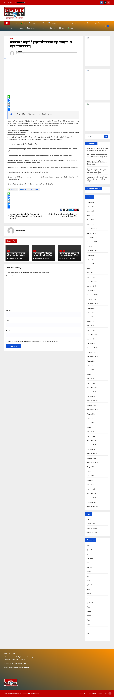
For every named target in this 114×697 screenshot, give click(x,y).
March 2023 (91, 383)
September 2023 (92, 356)
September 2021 (92, 462)
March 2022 (91, 436)
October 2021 (91, 458)
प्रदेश (11, 38)
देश (88, 576)
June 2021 (90, 476)
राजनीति (89, 611)
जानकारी (89, 572)
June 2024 (90, 317)
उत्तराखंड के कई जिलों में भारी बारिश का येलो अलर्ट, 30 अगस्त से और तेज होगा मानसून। (97, 179)
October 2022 (91, 405)
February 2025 (92, 281)
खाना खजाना (90, 558)
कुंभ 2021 (89, 549)
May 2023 (90, 374)
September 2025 (92, 251)
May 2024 (90, 321)
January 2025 (91, 286)
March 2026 (91, 224)
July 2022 (90, 418)
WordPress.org (92, 532)
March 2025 (91, 277)
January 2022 (91, 445)
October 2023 (91, 352)
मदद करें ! (89, 594)
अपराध (88, 545)
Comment (9, 276)
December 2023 (92, 343)
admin (20, 51)
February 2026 (92, 228)
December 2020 (92, 502)
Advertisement (92, 693)
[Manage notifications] (110, 693)
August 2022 (91, 414)
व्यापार (88, 629)
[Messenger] (43, 107)
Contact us (100, 693)
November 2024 (92, 295)
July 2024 (90, 312)
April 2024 (90, 326)
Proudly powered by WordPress (12, 693)
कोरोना (88, 554)
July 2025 (90, 259)
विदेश (88, 624)
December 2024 (92, 290)
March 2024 (91, 330)
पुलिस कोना (90, 585)
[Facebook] (43, 99)
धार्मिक (88, 580)
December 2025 (92, 237)
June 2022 (90, 423)
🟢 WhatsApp (13, 189)
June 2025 (90, 264)
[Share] (43, 110)
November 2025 (92, 242)
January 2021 (91, 498)
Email (8, 320)
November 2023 (92, 348)
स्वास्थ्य (89, 638)
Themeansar (35, 693)
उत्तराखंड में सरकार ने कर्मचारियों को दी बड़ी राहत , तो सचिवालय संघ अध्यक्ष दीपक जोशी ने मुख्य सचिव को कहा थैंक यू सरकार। (26, 216)
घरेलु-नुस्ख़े (89, 567)
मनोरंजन (89, 598)
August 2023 (91, 361)
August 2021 (91, 467)
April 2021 (90, 484)
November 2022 (92, 401)
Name (8, 310)
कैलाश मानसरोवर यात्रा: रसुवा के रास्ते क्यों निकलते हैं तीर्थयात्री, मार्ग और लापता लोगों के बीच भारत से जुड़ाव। (97, 171)
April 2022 (90, 431)
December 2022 (92, 396)
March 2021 (91, 489)
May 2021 (90, 480)
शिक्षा (88, 633)
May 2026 (90, 215)
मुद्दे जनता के (90, 602)
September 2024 (92, 303)
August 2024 (91, 308)
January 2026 (91, 233)
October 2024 (91, 299)
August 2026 (91, 202)
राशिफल (89, 616)
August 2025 (91, 255)
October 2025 (91, 246)
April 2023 (90, 379)
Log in (89, 519)
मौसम (64, 250)
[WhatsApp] (43, 96)
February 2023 (92, 387)
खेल (88, 563)
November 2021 (92, 454)
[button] (105, 26)
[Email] (43, 104)
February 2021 (91, 493)
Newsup (28, 693)
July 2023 (90, 365)
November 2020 (92, 506)
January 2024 (91, 339)
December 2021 (92, 449)
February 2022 (92, 440)
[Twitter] (43, 102)
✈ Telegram (35, 189)
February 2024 (92, 334)
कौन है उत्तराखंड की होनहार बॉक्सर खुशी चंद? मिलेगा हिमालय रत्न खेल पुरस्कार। (16, 255)
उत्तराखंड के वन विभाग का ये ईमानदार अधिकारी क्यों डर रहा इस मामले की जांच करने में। (61, 215)
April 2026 (90, 220)
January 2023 (91, 392)
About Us (107, 693)
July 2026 (90, 206)
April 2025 (90, 273)
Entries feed (91, 524)
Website (8, 331)
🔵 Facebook (24, 189)
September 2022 (92, 409)
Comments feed (92, 528)
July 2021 (90, 471)
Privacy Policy (83, 693)
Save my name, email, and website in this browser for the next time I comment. (33, 341)
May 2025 (90, 268)
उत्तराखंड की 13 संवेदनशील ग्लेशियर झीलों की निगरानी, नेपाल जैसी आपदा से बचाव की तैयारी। (97, 163)
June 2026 (90, 211)
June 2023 (90, 370)
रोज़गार (89, 620)
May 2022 (90, 427)
